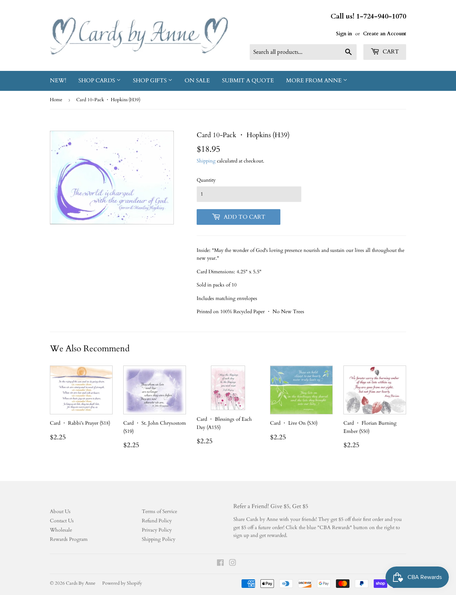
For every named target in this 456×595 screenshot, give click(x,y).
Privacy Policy (157, 530)
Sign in (344, 33)
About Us (60, 511)
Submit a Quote (248, 80)
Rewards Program (69, 539)
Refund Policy (157, 520)
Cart (390, 52)
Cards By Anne (80, 583)
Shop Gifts (150, 80)
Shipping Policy (158, 539)
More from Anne (314, 80)
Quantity (206, 180)
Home (56, 100)
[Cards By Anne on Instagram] (232, 563)
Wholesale (61, 530)
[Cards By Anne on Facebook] (220, 563)
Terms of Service (159, 511)
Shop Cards (97, 80)
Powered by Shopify (122, 583)
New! (58, 80)
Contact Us (62, 520)
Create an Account (384, 33)
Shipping (206, 160)
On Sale (197, 80)
